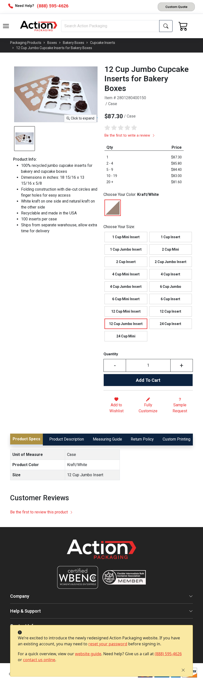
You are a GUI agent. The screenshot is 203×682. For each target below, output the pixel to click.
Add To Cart (148, 380)
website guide (88, 653)
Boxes (52, 43)
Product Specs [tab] (26, 439)
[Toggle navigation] (6, 26)
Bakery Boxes (73, 43)
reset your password (107, 644)
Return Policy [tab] (142, 439)
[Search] (166, 26)
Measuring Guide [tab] (107, 439)
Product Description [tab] (66, 439)
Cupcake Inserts (102, 43)
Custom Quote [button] (176, 7)
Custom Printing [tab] (176, 439)
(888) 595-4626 (168, 653)
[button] (6, 26)
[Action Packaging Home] (101, 552)
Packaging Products (25, 43)
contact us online (39, 659)
